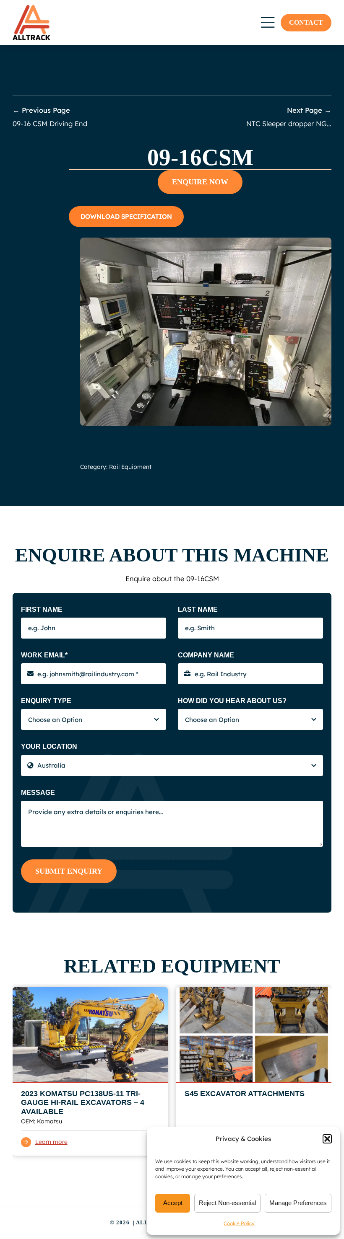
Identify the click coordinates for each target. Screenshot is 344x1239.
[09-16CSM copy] (205, 240)
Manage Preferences (298, 1202)
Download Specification (126, 216)
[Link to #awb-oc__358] (267, 22)
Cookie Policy (239, 1223)
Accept (172, 1202)
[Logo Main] (31, 8)
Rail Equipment (130, 467)
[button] (327, 1139)
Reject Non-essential (227, 1202)
